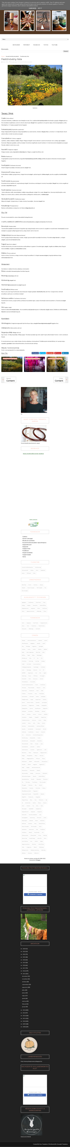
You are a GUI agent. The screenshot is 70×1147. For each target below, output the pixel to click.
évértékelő (24, 678)
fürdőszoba (41, 693)
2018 (24, 965)
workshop (43, 850)
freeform (24, 693)
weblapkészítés (25, 850)
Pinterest (26, 45)
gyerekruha (24, 705)
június (23, 993)
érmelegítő (42, 675)
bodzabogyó (39, 655)
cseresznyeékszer (37, 664)
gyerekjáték (44, 702)
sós (33, 805)
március (24, 1001)
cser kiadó (29, 664)
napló (23, 767)
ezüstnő (41, 678)
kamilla (43, 723)
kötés (31, 743)
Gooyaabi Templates (62, 1144)
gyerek (23, 702)
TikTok (45, 45)
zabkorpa (24, 853)
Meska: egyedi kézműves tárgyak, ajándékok (33, 453)
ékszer (45, 611)
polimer (44, 788)
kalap (38, 723)
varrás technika (25, 841)
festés (36, 684)
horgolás (29, 605)
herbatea (29, 714)
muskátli (23, 764)
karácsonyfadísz (31, 726)
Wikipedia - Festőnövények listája (10, 348)
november (24, 979)
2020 (24, 960)
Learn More (32, 8)
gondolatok (43, 696)
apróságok (41, 646)
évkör (34, 573)
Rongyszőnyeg (25, 799)
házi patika (30, 711)
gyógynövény (31, 705)
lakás (42, 743)
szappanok (33, 608)
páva (36, 785)
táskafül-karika (42, 625)
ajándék (38, 643)
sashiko (34, 802)
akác (23, 646)
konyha (39, 737)
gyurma (31, 708)
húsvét (29, 584)
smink (37, 570)
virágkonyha (28, 847)
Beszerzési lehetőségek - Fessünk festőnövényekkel (33, 367)
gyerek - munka (30, 702)
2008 (24, 1026)
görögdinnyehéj (25, 699)
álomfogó (28, 646)
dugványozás (30, 672)
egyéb (45, 672)
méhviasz (38, 758)
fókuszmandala (31, 687)
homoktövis (24, 717)
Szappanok (25, 546)
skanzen (45, 802)
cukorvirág (31, 661)
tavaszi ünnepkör (30, 587)
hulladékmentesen (26, 720)
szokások (31, 820)
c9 (34, 658)
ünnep (39, 835)
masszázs (42, 755)
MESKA (30, 761)
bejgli (28, 655)
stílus (37, 805)
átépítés (39, 649)
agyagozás (24, 602)
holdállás (45, 714)
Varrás (24, 556)
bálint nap (24, 584)
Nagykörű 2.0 (41, 764)
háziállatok (37, 711)
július (23, 990)
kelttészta (24, 731)
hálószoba (24, 711)
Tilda (37, 829)
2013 (24, 1013)
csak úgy (37, 661)
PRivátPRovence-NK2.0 (26, 791)
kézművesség (38, 567)
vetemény (34, 844)
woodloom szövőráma (35, 850)
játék (34, 723)
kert (23, 734)
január (23, 1006)
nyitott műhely (43, 605)
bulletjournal (24, 658)
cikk (42, 658)
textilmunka (31, 829)
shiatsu (39, 802)
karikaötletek (30, 729)
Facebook (36, 45)
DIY (43, 669)
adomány (40, 640)
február (24, 1004)
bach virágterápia (30, 652)
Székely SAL (24, 814)
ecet (36, 672)
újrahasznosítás (25, 835)
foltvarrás (39, 687)
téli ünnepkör (39, 587)
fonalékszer (33, 625)
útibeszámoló (33, 835)
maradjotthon (29, 755)
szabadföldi (31, 808)
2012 (24, 1015)
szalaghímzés (38, 808)
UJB (42, 832)
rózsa (31, 799)
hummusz (34, 720)
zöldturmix (36, 853)
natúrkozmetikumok (36, 767)
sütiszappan (24, 808)
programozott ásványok (26, 793)
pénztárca (31, 788)
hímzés (34, 714)
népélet (23, 587)
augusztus (25, 987)
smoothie (28, 805)
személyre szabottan (33, 814)
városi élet (39, 838)
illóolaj (45, 720)
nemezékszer (24, 770)
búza (30, 658)
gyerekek (38, 702)
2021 (24, 957)
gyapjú (31, 699)
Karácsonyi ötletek (40, 726)
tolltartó (30, 832)
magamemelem (43, 752)
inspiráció (24, 723)
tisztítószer (24, 832)
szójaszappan (24, 820)
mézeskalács (36, 761)
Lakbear (38, 746)
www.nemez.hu (20, 350)
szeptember (25, 984)
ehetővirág (24, 675)
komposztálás (32, 737)
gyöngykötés (44, 705)
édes (40, 672)
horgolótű (37, 717)
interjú (29, 723)
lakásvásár (32, 746)
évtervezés (35, 678)
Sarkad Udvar (27, 802)
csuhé (23, 669)
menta (43, 758)
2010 (24, 1021)
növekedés (45, 773)
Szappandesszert (27, 544)
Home (2, 56)
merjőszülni (24, 761)
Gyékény (24, 536)
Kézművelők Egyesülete (38, 734)
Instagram (16, 45)
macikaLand (35, 752)
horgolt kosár (43, 717)
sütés (42, 805)
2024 (24, 948)
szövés (38, 608)
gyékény (44, 699)
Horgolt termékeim (27, 552)
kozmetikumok (25, 740)
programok (35, 791)
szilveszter (39, 817)
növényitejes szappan (26, 776)
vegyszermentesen (30, 611)
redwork (42, 793)
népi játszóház (25, 773)
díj (40, 669)
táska (35, 823)
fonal (44, 687)
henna (23, 714)
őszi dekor (28, 782)
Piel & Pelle (38, 788)
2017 (24, 968)
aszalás (34, 649)
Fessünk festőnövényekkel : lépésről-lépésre (34, 542)
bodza (33, 655)
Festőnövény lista (8, 368)
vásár (31, 841)
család (23, 664)
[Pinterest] (6, 1144)
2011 (24, 1018)
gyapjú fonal (38, 699)
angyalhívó (34, 646)
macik (30, 752)
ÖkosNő (32, 779)
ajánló (44, 643)
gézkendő (38, 628)
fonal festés (38, 602)
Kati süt (44, 729)
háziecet (43, 711)
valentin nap (24, 838)
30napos (23, 640)
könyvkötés (39, 740)
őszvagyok (24, 785)
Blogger (38, 860)
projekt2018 (35, 793)
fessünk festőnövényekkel (12, 56)
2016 (24, 971)
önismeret (45, 779)
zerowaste (30, 853)
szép (40, 814)
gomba (37, 696)
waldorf (35, 847)
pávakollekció (24, 788)
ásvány (29, 649)
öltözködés (39, 779)
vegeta (41, 841)
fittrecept (24, 687)
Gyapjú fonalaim (26, 554)
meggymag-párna (30, 758)
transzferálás (36, 832)
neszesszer (38, 773)
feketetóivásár (25, 681)
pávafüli (40, 785)
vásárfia (36, 841)
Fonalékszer (25, 550)
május (23, 995)
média (23, 758)
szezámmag (32, 817)
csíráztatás (43, 666)
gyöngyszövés (24, 708)
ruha (36, 799)
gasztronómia (24, 696)
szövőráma (42, 820)
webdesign (39, 611)
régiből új (24, 796)
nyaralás (34, 776)
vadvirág (45, 835)
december (24, 976)
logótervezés (39, 749)
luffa (45, 749)
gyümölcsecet (38, 708)
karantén (24, 729)
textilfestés (44, 608)
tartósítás (30, 823)
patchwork (30, 785)
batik (43, 652)
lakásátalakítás (25, 746)
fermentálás (32, 681)
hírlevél (39, 714)
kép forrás (35, 108)
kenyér (37, 731)
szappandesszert (25, 608)
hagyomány (45, 708)
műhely (29, 764)
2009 (24, 1024)
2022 (24, 954)
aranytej (23, 649)
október (24, 981)
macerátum (24, 752)
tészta (40, 826)
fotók (42, 690)
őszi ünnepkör (25, 590)
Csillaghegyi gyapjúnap (26, 666)
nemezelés (35, 605)
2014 (24, 1010)
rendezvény (30, 796)
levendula (32, 749)
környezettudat (25, 570)
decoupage (29, 669)
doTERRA (24, 672)
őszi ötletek (34, 782)
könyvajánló (32, 740)
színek (23, 573)
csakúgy (43, 661)
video (23, 847)
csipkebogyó (35, 666)
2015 (24, 973)
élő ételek (29, 573)
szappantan (43, 570)
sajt (46, 799)
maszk (36, 755)
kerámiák (43, 731)
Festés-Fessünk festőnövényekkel (53, 367)
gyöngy (23, 605)
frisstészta (30, 693)
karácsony (35, 584)
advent (45, 640)
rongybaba (38, 796)
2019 (24, 962)
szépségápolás (25, 817)
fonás (44, 602)
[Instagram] (3, 1144)
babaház (45, 649)
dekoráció (35, 669)
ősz (45, 587)
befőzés (23, 655)
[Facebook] (10, 1144)
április (23, 998)
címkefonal (24, 661)
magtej (23, 755)
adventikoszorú (25, 643)
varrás (23, 611)
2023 (24, 951)
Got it (40, 8)
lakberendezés (25, 749)
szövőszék (24, 823)
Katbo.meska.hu (33, 519)
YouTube (54, 45)
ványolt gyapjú (32, 838)
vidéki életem (41, 844)
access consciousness (31, 640)
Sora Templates (43, 1144)
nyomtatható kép (25, 779)
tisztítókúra (42, 829)
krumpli (36, 743)
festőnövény (30, 602)
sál (22, 802)
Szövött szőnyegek (27, 538)
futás (36, 693)
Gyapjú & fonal (26, 548)
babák (23, 652)
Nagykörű (35, 764)
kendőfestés (31, 731)
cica (37, 658)
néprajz (32, 570)
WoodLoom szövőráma (28, 540)
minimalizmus (44, 761)
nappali (28, 767)
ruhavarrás (41, 799)
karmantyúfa (38, 729)
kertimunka (28, 734)
